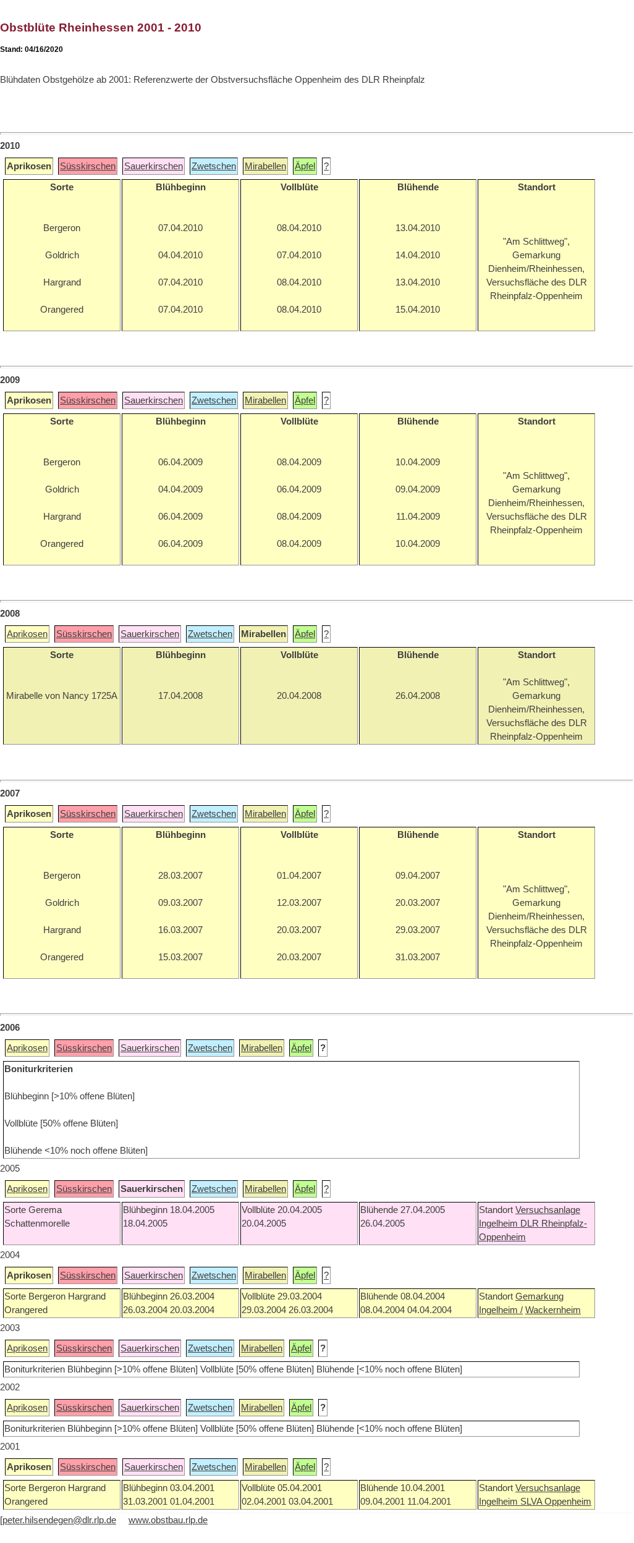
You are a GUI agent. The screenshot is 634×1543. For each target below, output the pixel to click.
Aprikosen (27, 634)
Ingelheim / (501, 1310)
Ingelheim (499, 1223)
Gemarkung (539, 1296)
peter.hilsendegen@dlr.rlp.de (59, 1520)
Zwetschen (214, 166)
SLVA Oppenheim (555, 1502)
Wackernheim (553, 1310)
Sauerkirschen (153, 166)
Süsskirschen (88, 166)
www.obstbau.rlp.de (168, 1520)
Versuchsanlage (547, 1210)
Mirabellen (265, 166)
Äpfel (305, 166)
